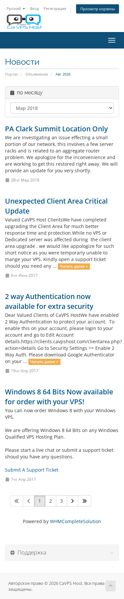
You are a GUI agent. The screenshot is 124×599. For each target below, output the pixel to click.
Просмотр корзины (97, 8)
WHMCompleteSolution (75, 521)
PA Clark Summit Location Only (56, 128)
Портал (11, 74)
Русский (14, 8)
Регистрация (55, 8)
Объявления (36, 74)
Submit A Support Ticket (32, 470)
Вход (34, 8)
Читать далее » (74, 266)
